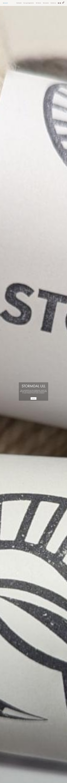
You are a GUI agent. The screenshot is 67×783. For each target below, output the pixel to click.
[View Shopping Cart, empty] (63, 3)
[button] (33, 398)
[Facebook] (58, 3)
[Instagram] (60, 3)
